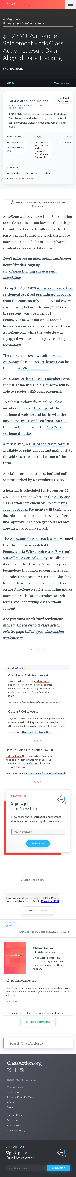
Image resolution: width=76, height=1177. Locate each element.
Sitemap (11, 1107)
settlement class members (41, 379)
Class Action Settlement (20, 178)
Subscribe (38, 843)
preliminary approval (53, 295)
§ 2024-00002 (16, 108)
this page (41, 408)
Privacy (48, 173)
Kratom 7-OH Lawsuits (35, 732)
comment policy (54, 1012)
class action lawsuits (32, 763)
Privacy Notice (15, 1125)
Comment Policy (16, 1130)
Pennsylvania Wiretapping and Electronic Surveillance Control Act (42, 149)
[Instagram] (21, 1070)
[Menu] (70, 4)
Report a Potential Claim (20, 1097)
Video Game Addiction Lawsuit (40, 701)
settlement (48, 362)
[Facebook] (15, 1070)
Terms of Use (14, 1115)
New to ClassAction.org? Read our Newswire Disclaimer (40, 204)
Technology (32, 173)
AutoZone (11, 362)
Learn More (11, 1001)
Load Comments (39, 1022)
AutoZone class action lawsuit (34, 539)
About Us (12, 1102)
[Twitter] (9, 1070)
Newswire (13, 19)
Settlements (14, 1091)
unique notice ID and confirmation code (35, 421)
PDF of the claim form (47, 444)
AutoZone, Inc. (15, 141)
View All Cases (15, 1086)
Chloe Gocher (16, 68)
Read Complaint (63, 99)
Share (10, 82)
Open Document (38, 910)
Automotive (14, 173)
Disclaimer (12, 1120)
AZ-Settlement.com (33, 368)
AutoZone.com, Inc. (15, 149)
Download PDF (50, 901)
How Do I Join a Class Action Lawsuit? (45, 773)
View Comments (62, 82)
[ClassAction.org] (33, 4)
